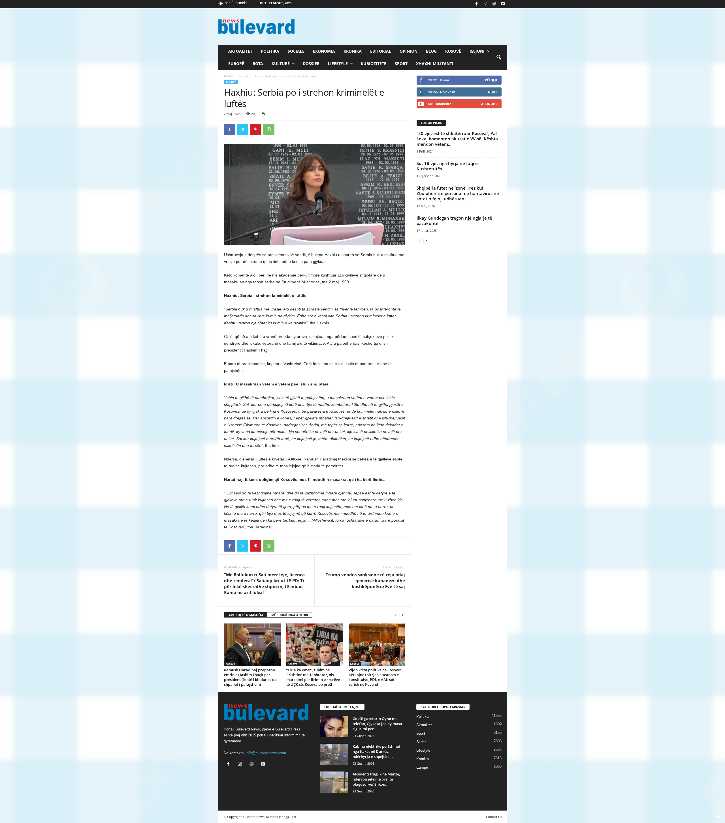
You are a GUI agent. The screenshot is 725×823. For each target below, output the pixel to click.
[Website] (494, 4)
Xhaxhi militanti (434, 63)
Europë (236, 63)
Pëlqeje (491, 80)
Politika (270, 51)
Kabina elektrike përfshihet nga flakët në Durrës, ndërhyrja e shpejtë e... (376, 751)
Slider (421, 742)
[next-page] (402, 615)
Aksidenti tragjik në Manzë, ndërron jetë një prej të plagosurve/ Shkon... (376, 779)
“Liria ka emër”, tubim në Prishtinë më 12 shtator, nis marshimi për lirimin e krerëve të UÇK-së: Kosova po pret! (313, 677)
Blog (431, 51)
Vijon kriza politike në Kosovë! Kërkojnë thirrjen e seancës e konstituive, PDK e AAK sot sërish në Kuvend (375, 677)
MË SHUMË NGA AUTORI (289, 615)
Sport (401, 63)
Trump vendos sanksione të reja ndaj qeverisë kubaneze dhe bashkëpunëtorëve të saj (365, 580)
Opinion (408, 51)
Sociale (296, 51)
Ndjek (493, 92)
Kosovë (453, 51)
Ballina (228, 76)
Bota (258, 63)
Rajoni (477, 51)
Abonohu (489, 104)
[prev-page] (395, 615)
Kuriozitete (373, 63)
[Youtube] (503, 4)
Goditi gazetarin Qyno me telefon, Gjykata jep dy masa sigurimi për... (377, 723)
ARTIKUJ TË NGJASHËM (246, 615)
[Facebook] (476, 4)
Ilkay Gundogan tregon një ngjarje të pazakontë (454, 220)
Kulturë (281, 63)
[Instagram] (485, 4)
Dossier (311, 63)
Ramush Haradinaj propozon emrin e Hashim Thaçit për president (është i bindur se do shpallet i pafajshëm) (250, 677)
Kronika (353, 51)
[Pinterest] (255, 129)
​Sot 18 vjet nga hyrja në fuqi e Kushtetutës (447, 166)
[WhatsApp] (268, 129)
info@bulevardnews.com (266, 753)
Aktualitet (240, 51)
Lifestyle (338, 63)
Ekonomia (324, 51)
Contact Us (494, 817)
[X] (242, 129)
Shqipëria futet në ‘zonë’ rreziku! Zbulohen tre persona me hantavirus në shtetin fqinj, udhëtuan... (458, 193)
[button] (498, 57)
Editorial (380, 51)
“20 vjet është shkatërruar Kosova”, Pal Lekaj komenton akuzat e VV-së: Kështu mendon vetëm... (457, 138)
